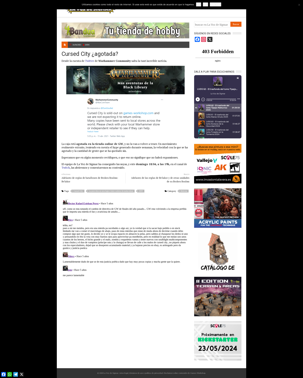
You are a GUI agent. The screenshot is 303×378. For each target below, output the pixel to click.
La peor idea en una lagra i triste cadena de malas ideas (111, 191)
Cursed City (78, 191)
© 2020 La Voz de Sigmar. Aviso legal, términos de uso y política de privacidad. (130, 373)
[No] (299, 4)
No (205, 4)
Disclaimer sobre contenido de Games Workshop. (184, 373)
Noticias (184, 191)
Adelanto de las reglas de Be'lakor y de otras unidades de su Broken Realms (160, 179)
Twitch (66, 167)
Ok (198, 4)
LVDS (87, 44)
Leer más (215, 4)
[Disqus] (125, 237)
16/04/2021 (76, 44)
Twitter (89, 61)
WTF (141, 191)
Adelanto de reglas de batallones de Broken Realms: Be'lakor (90, 179)
